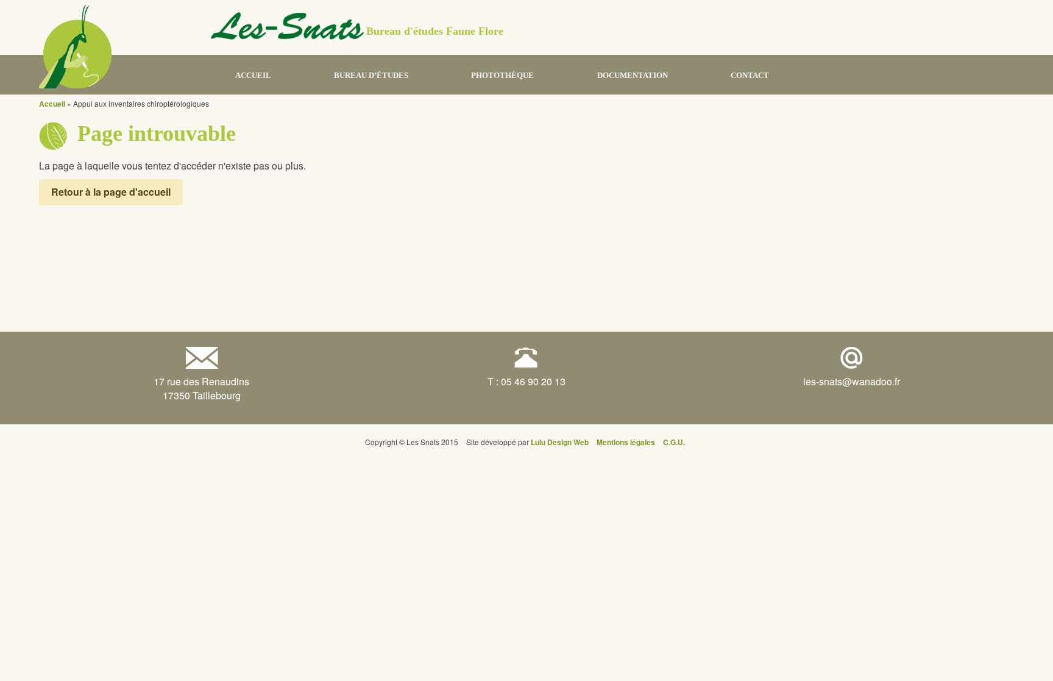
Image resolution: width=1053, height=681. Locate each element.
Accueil (253, 75)
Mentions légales (626, 442)
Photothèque (502, 75)
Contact (750, 75)
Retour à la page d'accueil (111, 192)
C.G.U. (674, 442)
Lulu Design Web (560, 442)
